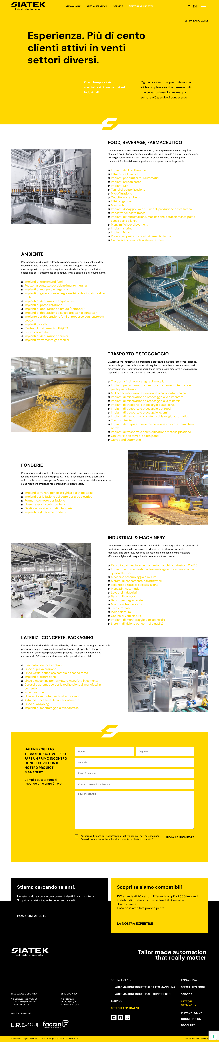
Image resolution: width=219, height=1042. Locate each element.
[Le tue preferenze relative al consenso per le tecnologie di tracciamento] (214, 1037)
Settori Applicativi (141, 6)
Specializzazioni (96, 6)
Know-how (73, 6)
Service (118, 6)
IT (189, 6)
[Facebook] (120, 1017)
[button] (203, 6)
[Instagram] (127, 1017)
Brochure (188, 1025)
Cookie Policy (191, 1019)
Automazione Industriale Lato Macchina (145, 987)
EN (195, 6)
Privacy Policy (191, 1013)
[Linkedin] (114, 1017)
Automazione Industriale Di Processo (143, 994)
